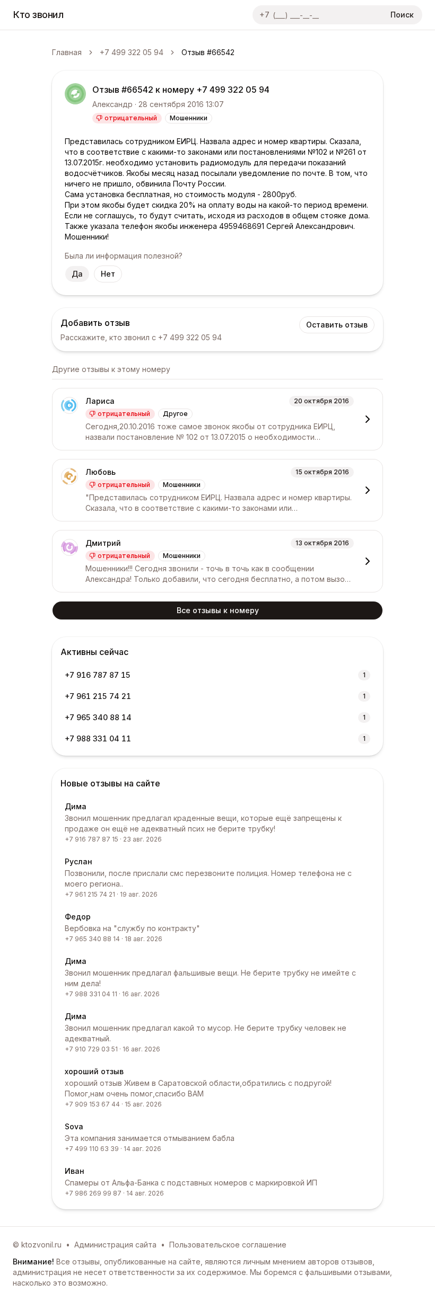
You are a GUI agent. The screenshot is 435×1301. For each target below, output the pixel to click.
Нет (108, 273)
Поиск (402, 14)
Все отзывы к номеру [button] (218, 610)
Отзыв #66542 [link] (207, 52)
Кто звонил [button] (38, 14)
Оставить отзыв (337, 324)
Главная (67, 52)
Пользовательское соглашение (227, 1244)
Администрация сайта (115, 1244)
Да (77, 273)
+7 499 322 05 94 (131, 52)
